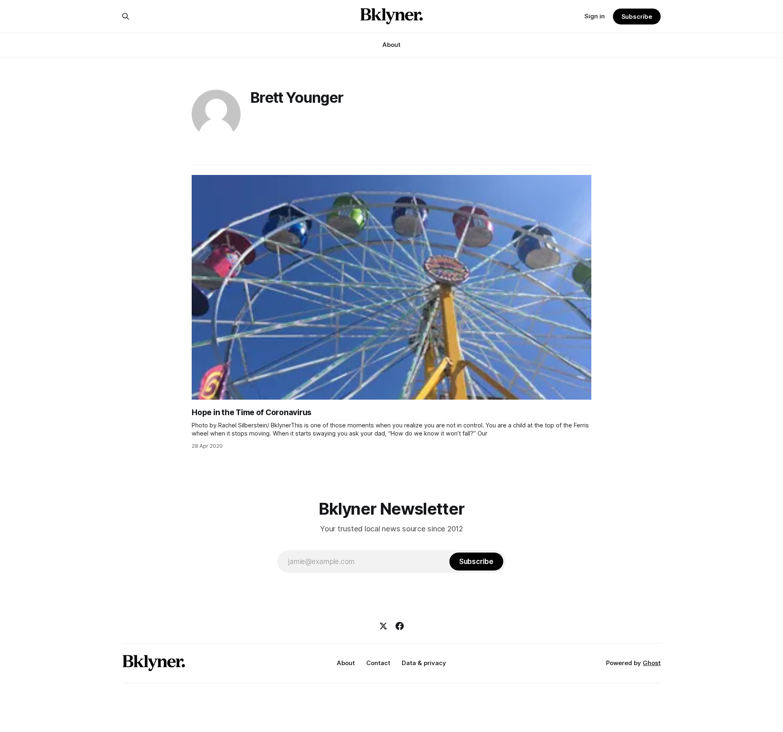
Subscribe (637, 16)
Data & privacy (424, 663)
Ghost (652, 663)
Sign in (594, 16)
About (391, 45)
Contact (378, 663)
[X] (383, 626)
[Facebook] (400, 626)
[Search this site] (126, 16)
